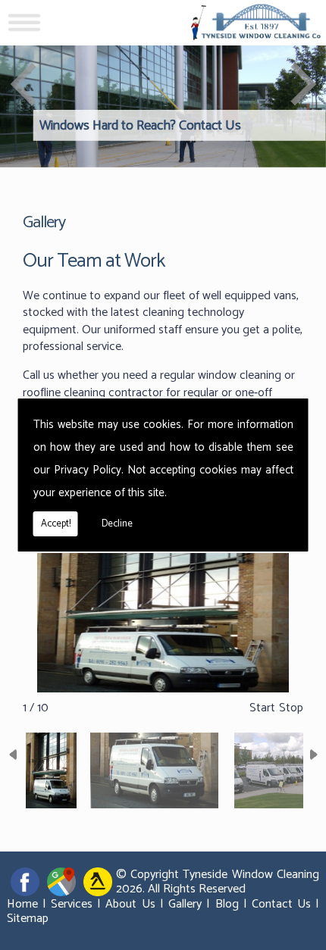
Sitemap (28, 918)
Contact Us (281, 904)
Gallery (185, 904)
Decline (117, 524)
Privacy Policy (87, 470)
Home (22, 904)
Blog (227, 904)
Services (71, 904)
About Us (130, 904)
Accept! (56, 524)
